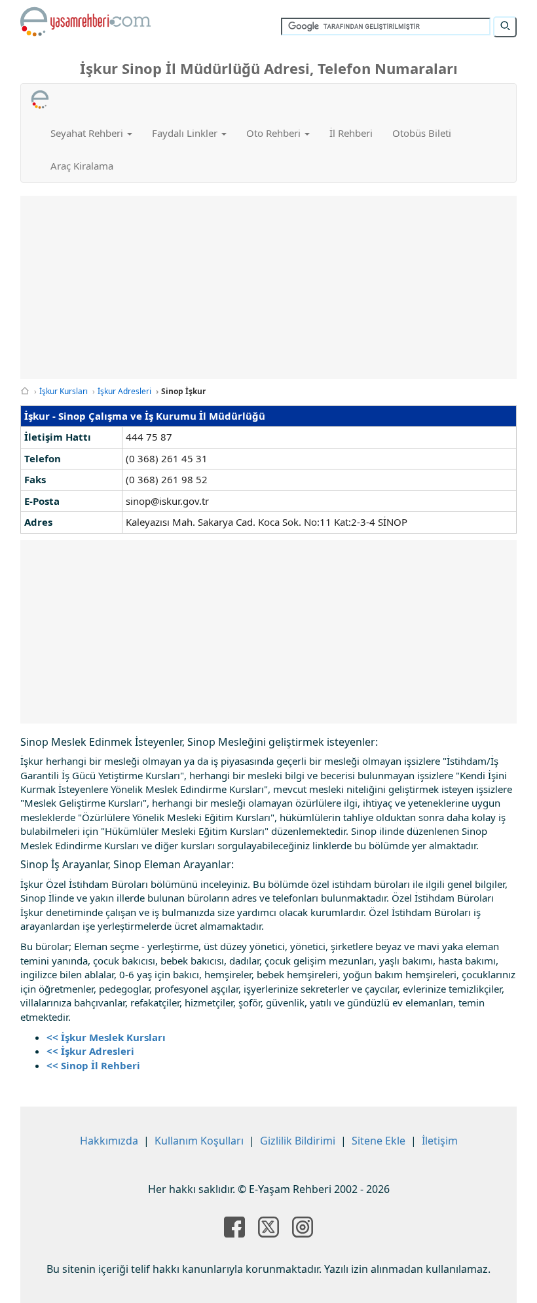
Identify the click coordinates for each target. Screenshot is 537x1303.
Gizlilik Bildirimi (297, 1140)
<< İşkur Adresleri (90, 1050)
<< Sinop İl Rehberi (93, 1065)
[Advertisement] (273, 287)
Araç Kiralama (81, 165)
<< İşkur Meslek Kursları (106, 1037)
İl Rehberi (351, 132)
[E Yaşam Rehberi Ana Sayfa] (85, 22)
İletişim (440, 1140)
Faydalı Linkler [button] (186, 132)
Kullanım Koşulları (199, 1140)
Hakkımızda (109, 1140)
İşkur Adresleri (124, 391)
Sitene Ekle (378, 1140)
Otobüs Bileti (421, 132)
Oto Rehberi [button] (274, 132)
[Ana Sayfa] (24, 391)
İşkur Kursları (63, 391)
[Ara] (505, 26)
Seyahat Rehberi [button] (88, 132)
